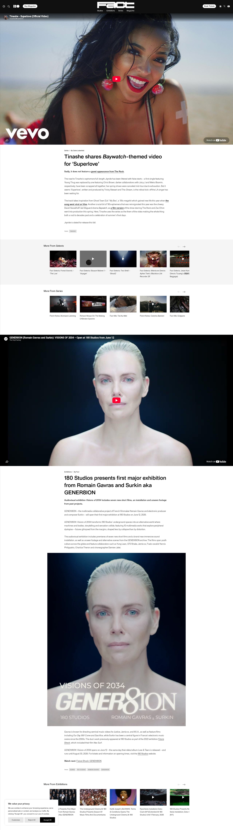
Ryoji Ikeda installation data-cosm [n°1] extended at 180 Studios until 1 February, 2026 (152, 812)
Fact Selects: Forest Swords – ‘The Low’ (62, 272)
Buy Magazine (30, 6)
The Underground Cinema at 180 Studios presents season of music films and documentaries (93, 812)
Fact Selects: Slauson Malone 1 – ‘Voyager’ (93, 272)
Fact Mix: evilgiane (177, 316)
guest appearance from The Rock (107, 171)
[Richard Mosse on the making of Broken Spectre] (93, 304)
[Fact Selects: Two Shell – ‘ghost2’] (123, 259)
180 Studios (143, 753)
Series (120, 10)
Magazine (130, 10)
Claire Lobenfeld (78, 150)
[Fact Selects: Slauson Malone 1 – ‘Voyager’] (93, 259)
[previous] (179, 247)
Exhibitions (111, 10)
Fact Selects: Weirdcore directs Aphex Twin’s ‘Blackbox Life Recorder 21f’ (152, 273)
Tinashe (73, 231)
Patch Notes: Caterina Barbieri (152, 316)
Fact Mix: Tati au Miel (118, 316)
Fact (77, 472)
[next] (184, 247)
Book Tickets (209, 6)
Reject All (31, 820)
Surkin (72, 769)
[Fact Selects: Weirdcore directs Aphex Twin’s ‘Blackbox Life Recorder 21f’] (153, 259)
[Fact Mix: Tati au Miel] (123, 304)
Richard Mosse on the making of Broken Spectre (92, 317)
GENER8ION (105, 769)
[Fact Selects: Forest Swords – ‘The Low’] (63, 259)
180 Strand (16, 6)
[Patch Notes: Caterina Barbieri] (153, 304)
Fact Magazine (115, 5)
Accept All (47, 820)
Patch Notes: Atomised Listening (63, 316)
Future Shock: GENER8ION (88, 761)
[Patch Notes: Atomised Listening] (63, 304)
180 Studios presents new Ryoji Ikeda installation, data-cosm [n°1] (182, 812)
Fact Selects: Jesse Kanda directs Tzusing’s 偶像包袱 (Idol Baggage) (183, 273)
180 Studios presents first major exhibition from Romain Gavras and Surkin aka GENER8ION (63, 812)
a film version (117, 207)
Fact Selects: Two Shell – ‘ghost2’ (120, 272)
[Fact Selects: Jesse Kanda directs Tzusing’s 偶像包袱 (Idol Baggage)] (183, 259)
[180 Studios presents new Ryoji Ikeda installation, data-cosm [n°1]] (183, 797)
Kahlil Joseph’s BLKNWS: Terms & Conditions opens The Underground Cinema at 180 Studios (123, 813)
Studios (100, 10)
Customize (16, 820)
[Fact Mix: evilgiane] (183, 304)
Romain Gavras (93, 769)
